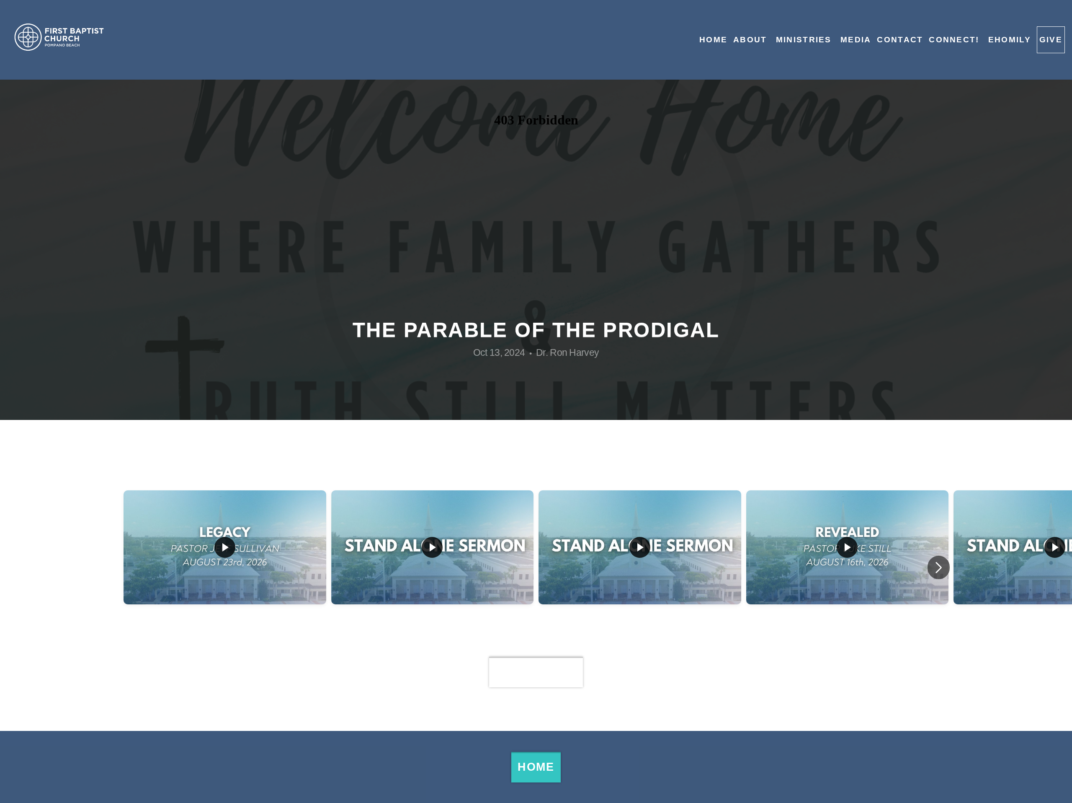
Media (855, 39)
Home (713, 39)
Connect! (955, 39)
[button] (938, 567)
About (751, 39)
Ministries (805, 39)
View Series (536, 672)
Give (1050, 39)
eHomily (1009, 39)
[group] (225, 567)
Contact (900, 39)
